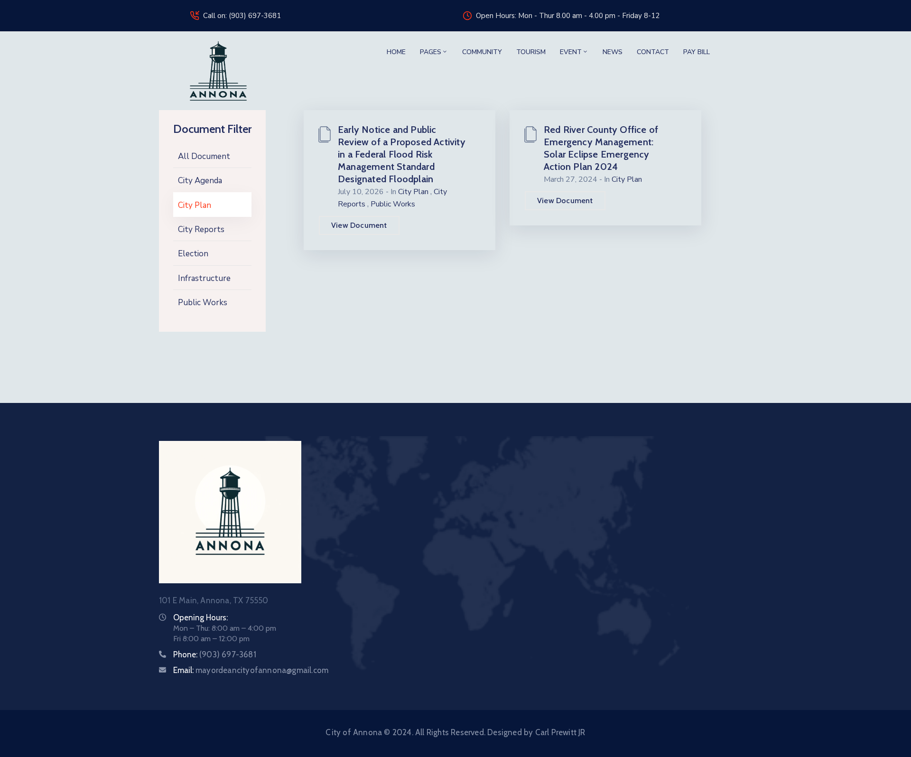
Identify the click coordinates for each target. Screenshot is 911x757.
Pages (430, 51)
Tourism (531, 51)
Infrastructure (204, 278)
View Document (359, 225)
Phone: (214, 654)
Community (482, 51)
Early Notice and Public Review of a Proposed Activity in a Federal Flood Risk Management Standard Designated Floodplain (401, 154)
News (613, 51)
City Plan (194, 205)
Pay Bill (696, 51)
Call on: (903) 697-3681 (242, 15)
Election (193, 253)
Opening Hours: (200, 617)
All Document (204, 156)
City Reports (201, 229)
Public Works (202, 302)
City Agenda (200, 180)
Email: (250, 670)
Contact (653, 51)
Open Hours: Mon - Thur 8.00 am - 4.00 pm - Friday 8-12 (568, 15)
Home (396, 51)
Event (571, 51)
